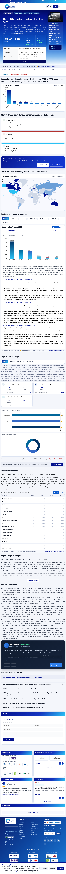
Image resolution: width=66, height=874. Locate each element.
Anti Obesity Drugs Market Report (10, 794)
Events (20, 838)
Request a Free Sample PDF (55, 459)
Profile (13, 665)
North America (14, 219)
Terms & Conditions (35, 824)
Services (59, 70)
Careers (21, 830)
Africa (5, 222)
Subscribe (58, 833)
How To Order (34, 834)
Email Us (6, 809)
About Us (21, 824)
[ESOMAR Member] (6, 758)
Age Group (20, 361)
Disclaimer (33, 832)
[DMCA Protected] (15, 773)
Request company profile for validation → (54, 551)
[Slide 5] (39, 763)
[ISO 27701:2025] (14, 764)
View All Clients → (49, 767)
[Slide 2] (36, 763)
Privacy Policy (19, 872)
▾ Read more (25, 61)
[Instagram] (48, 840)
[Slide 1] (35, 763)
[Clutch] (20, 773)
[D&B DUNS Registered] (49, 856)
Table (62, 227)
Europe (24, 219)
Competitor (36, 70)
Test (4, 361)
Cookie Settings (34, 828)
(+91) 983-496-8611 (11, 828)
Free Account (24, 74)
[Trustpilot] (26, 773)
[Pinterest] (45, 844)
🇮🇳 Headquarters (9, 837)
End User (30, 361)
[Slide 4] (38, 763)
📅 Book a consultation (53, 47)
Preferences (44, 868)
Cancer (11, 361)
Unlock (30, 392)
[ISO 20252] (19, 764)
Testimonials (22, 836)
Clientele (21, 832)
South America (44, 219)
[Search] (51, 6)
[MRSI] (13, 758)
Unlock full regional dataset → (57, 350)
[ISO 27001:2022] (9, 764)
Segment (29, 70)
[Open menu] (59, 6)
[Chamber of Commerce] (10, 773)
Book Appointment (35, 66)
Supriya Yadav (58, 23)
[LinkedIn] (51, 840)
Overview (4, 70)
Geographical (22, 70)
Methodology (52, 70)
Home (4, 16)
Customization (5, 74)
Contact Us (8, 825)
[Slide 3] (37, 763)
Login (56, 6)
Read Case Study (38, 794)
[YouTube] (58, 840)
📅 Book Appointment (33, 812)
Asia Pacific (33, 219)
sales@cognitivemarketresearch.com (12, 834)
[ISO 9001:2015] (4, 764)
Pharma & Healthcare (12, 16)
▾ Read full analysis (33, 580)
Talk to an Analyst (56, 164)
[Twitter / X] (55, 840)
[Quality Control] (4, 767)
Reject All (52, 868)
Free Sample (27, 66)
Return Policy (34, 830)
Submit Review (9, 739)
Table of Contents (12, 70)
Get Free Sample (57, 464)
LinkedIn (7, 665)
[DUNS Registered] (5, 773)
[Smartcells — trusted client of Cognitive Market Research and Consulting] (42, 758)
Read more (6, 661)
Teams (20, 828)
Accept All (60, 868)
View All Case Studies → (49, 801)
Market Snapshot (18, 33)
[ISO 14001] (25, 764)
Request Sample (15, 74)
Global (5, 219)
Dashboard (44, 70)
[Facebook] (45, 840)
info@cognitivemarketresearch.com (18, 2)
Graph (56, 227)
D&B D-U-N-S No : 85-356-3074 (49, 0)
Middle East (55, 219)
